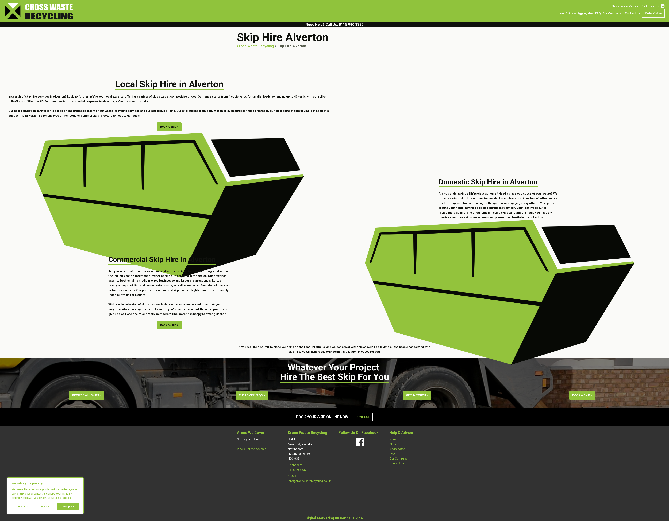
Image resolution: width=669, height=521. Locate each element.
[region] (45, 495)
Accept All (68, 506)
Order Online (653, 13)
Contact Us (632, 13)
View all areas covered (251, 449)
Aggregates (585, 13)
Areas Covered (630, 6)
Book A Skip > (169, 325)
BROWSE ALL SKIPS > (86, 395)
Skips (569, 13)
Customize (23, 506)
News (615, 6)
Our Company (611, 13)
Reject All (45, 506)
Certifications (650, 6)
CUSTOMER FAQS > (252, 395)
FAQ (598, 13)
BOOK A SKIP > (582, 395)
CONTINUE (363, 417)
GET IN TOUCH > (417, 395)
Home (560, 13)
